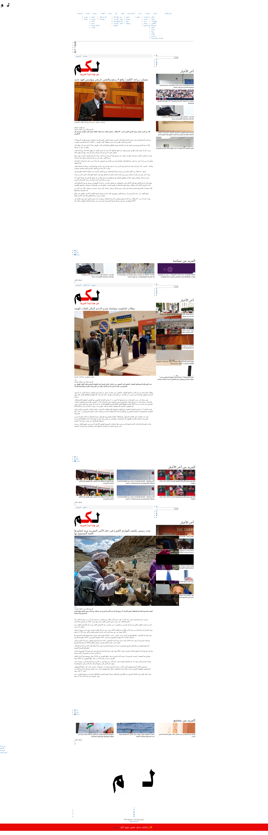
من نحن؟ (3, 746)
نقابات (93, 27)
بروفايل (128, 23)
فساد (152, 19)
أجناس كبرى (131, 13)
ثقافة (122, 13)
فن (120, 17)
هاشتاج (116, 25)
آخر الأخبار (86, 285)
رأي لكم (116, 17)
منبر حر (116, 19)
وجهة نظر (117, 21)
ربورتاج (128, 19)
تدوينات (116, 23)
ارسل (78, 254)
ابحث (176, 57)
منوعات (147, 13)
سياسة (88, 13)
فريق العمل (168, 13)
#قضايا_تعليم (95, 25)
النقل (93, 21)
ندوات (121, 21)
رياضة (110, 13)
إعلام (152, 17)
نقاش (121, 19)
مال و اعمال (103, 17)
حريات (140, 13)
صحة (92, 23)
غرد (77, 250)
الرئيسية (79, 13)
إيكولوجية (154, 21)
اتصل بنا (2, 750)
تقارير (86, 17)
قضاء (93, 17)
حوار (127, 21)
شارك (77, 252)
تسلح (153, 27)
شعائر (145, 23)
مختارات (146, 17)
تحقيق (128, 17)
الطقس (153, 23)
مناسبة (146, 19)
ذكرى (153, 29)
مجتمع (95, 13)
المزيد (155, 13)
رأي (116, 13)
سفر (145, 21)
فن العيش (147, 25)
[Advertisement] (113, 235)
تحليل (86, 19)
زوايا (152, 32)
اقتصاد (103, 13)
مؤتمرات (102, 19)
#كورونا (153, 25)
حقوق (138, 17)
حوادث (93, 19)
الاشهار (2, 748)
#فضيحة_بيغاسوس (157, 38)
